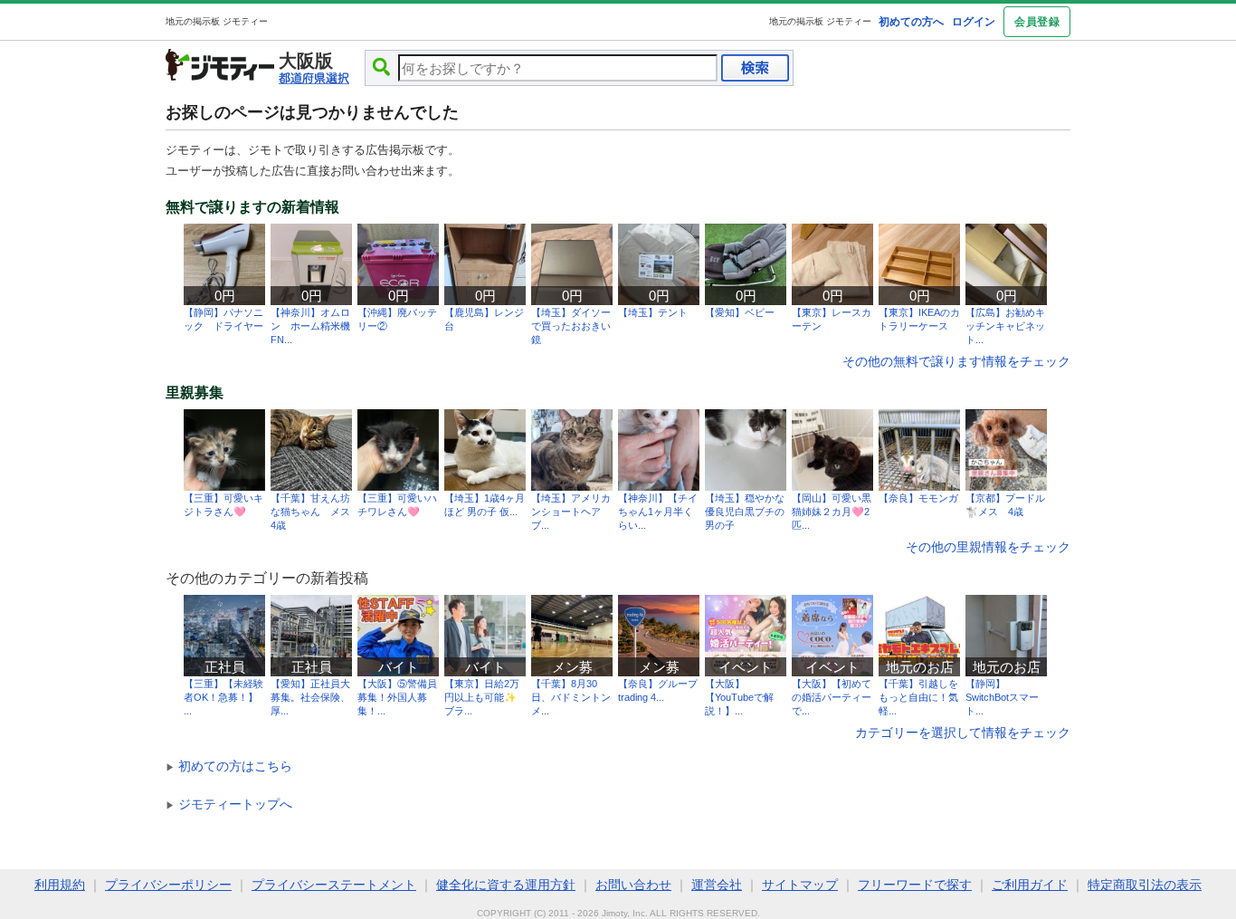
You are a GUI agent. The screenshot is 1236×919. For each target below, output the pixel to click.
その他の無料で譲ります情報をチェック (956, 361)
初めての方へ (911, 21)
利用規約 (59, 884)
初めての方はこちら (229, 766)
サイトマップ (800, 884)
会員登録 (1037, 21)
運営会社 (716, 884)
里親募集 (194, 393)
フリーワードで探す (915, 884)
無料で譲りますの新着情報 (252, 207)
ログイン (973, 21)
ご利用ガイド (1030, 884)
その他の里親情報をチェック (988, 547)
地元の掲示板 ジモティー (820, 21)
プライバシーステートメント (334, 884)
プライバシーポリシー (168, 884)
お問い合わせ (633, 884)
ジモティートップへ (229, 804)
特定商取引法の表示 (1145, 884)
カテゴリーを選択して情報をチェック (962, 732)
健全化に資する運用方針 (505, 884)
